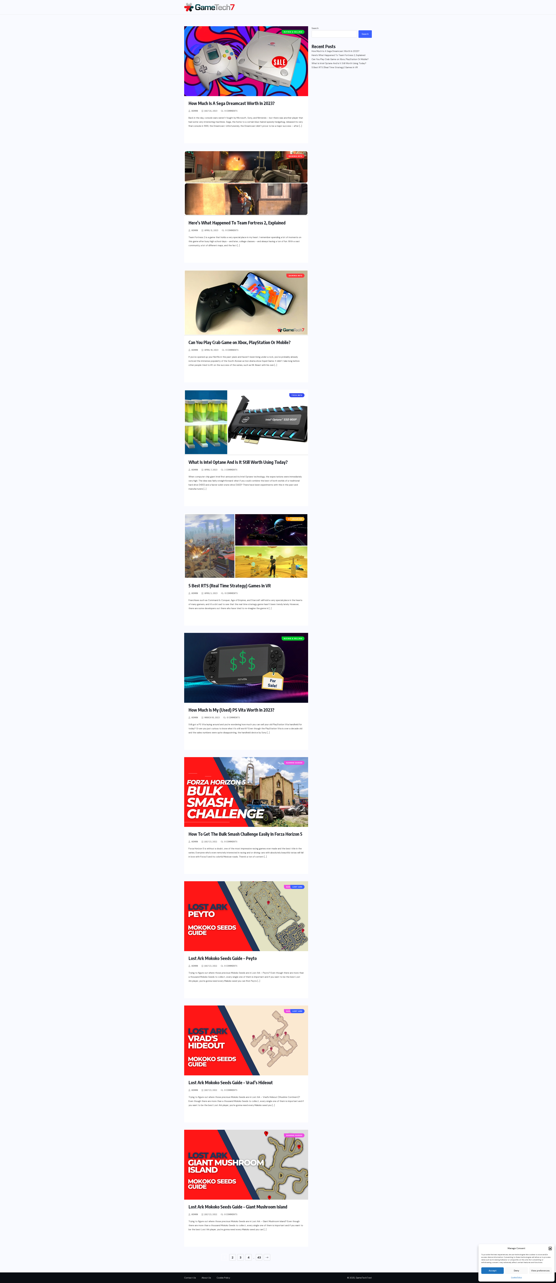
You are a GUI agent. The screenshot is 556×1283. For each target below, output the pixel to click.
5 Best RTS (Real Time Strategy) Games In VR (230, 585)
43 (259, 1257)
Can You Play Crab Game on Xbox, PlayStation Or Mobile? (240, 342)
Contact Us (190, 1277)
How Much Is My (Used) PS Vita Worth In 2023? (231, 710)
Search (315, 28)
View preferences (540, 1270)
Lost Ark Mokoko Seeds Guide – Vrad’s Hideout (231, 1082)
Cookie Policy (516, 1277)
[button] (550, 1248)
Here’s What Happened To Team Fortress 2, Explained (237, 222)
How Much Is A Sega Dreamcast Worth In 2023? (232, 103)
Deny (516, 1270)
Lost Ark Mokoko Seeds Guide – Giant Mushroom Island (238, 1206)
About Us (206, 1277)
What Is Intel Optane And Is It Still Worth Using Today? (238, 462)
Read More (200, 135)
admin (194, 111)
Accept (492, 1270)
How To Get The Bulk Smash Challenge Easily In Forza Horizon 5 (245, 834)
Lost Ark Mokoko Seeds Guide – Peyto (223, 958)
